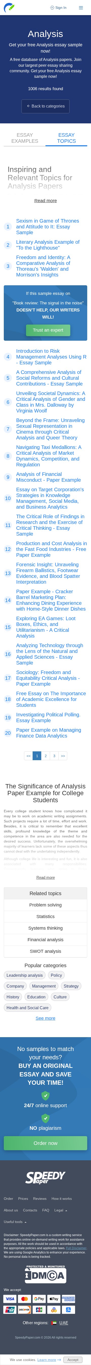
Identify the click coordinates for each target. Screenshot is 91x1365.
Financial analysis (45, 939)
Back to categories (48, 106)
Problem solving (45, 904)
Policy (56, 975)
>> (63, 756)
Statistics (45, 916)
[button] (9, 7)
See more (45, 1018)
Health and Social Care (28, 1008)
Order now (45, 1143)
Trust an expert (48, 330)
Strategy (71, 986)
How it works (62, 1199)
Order (8, 1199)
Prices (23, 1199)
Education (36, 997)
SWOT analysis (45, 951)
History (13, 997)
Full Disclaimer (76, 1248)
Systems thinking (45, 928)
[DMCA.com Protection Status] (45, 1274)
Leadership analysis (25, 975)
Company (15, 986)
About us (11, 1210)
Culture (60, 997)
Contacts (30, 1210)
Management (44, 986)
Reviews (40, 1199)
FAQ (45, 1210)
